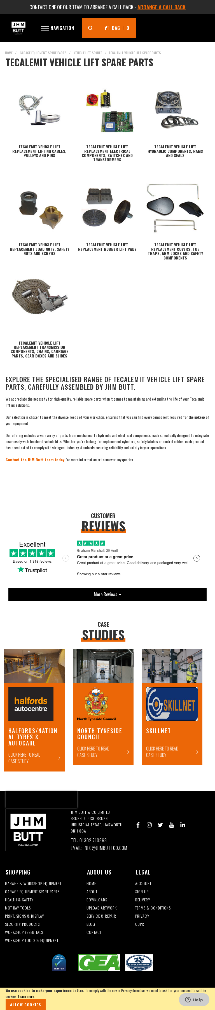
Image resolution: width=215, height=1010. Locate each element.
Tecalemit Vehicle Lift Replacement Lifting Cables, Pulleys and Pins (39, 151)
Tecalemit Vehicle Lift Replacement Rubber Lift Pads (107, 247)
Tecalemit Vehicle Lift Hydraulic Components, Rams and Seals (175, 151)
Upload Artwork (102, 908)
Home (9, 52)
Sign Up (142, 891)
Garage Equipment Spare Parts (43, 52)
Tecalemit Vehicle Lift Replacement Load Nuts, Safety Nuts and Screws (39, 249)
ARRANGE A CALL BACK (161, 7)
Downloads (97, 900)
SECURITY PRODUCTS (22, 924)
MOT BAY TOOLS (18, 908)
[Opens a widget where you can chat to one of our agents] (194, 1000)
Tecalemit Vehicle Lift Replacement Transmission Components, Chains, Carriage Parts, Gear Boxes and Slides (39, 349)
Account (143, 883)
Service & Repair (101, 916)
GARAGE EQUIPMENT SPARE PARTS (32, 891)
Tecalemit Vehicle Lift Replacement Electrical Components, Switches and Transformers (107, 153)
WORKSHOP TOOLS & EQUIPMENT (32, 940)
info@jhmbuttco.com (105, 848)
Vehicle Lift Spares (88, 52)
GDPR (139, 924)
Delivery (142, 900)
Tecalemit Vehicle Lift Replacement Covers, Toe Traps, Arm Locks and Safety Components (175, 251)
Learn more (26, 996)
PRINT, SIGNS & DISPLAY (24, 916)
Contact (94, 932)
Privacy (142, 916)
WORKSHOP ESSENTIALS (24, 932)
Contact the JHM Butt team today (35, 459)
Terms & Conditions (153, 908)
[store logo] (18, 28)
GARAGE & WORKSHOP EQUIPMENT (33, 883)
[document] (107, 999)
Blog (91, 924)
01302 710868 (93, 840)
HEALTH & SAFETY (19, 900)
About (92, 891)
